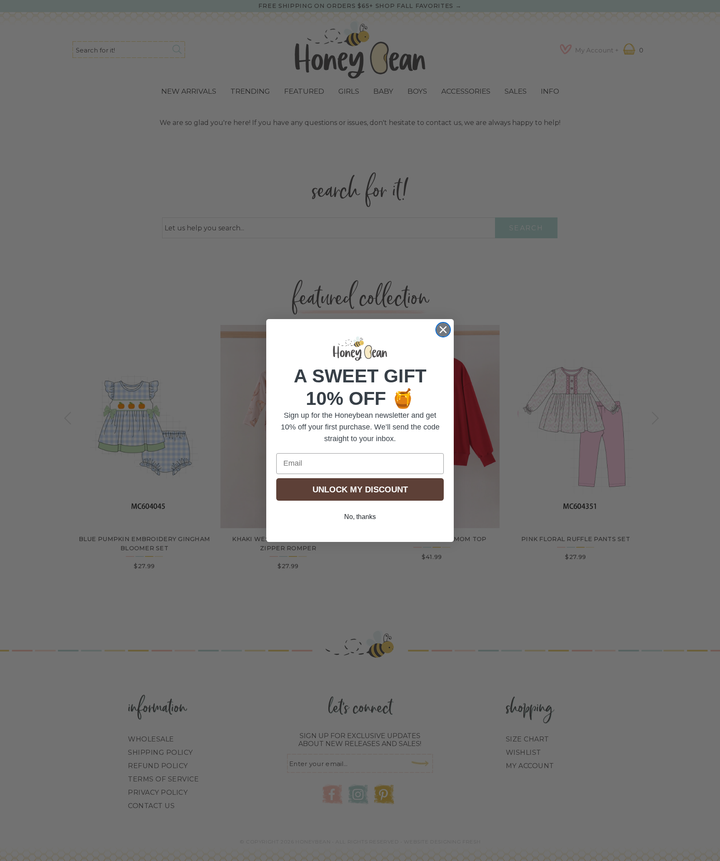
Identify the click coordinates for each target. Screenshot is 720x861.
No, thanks (360, 516)
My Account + (597, 50)
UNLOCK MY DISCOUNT (360, 489)
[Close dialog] (443, 329)
